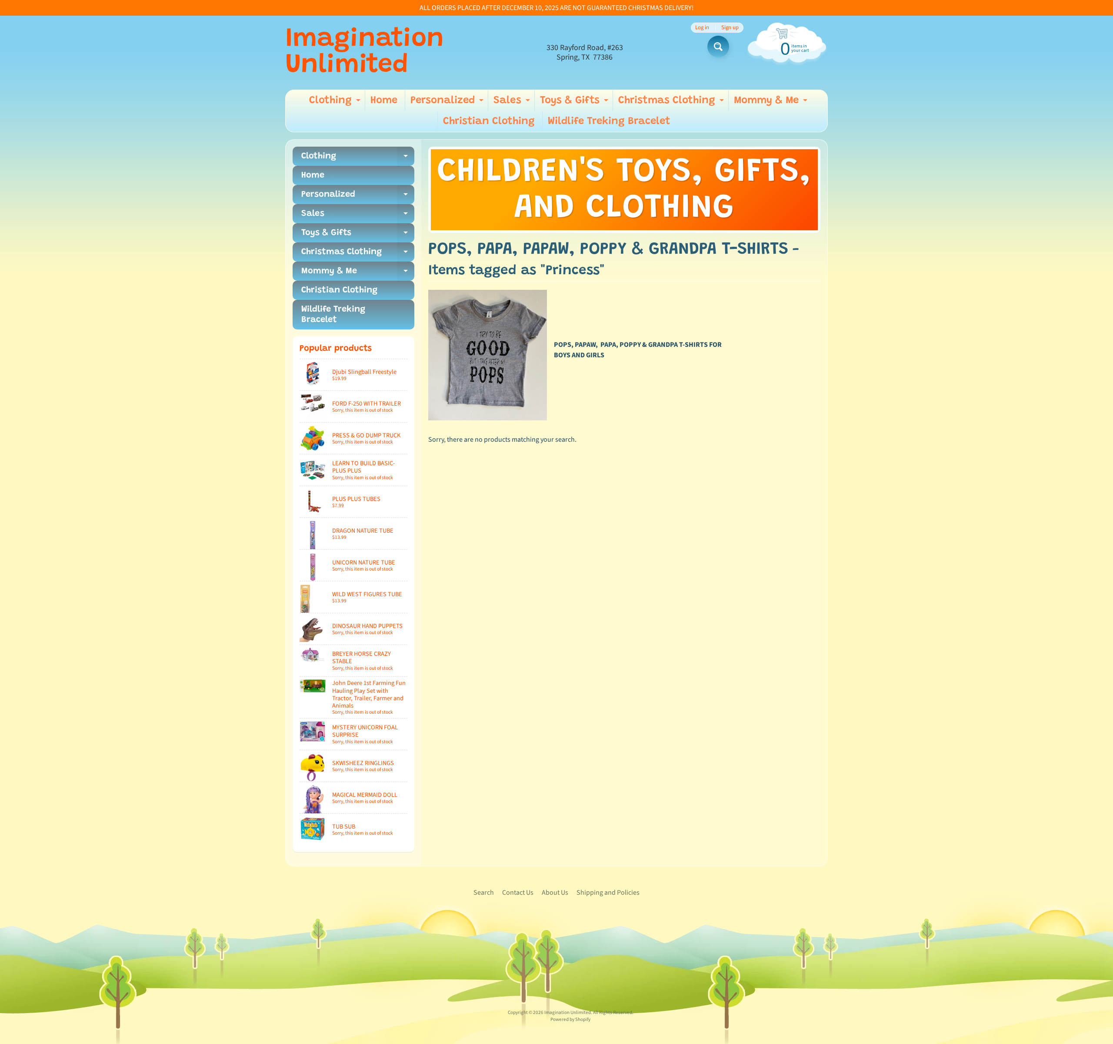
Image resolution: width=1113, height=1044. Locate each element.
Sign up (730, 27)
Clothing (336, 103)
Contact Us (517, 892)
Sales (512, 103)
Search (483, 892)
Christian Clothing (489, 121)
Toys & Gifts (575, 103)
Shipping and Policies (608, 892)
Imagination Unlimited (364, 53)
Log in (702, 27)
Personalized (448, 103)
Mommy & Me (772, 103)
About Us (555, 892)
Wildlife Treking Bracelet (609, 121)
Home (383, 100)
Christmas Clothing (672, 103)
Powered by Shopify (570, 1019)
